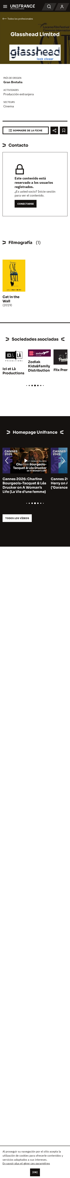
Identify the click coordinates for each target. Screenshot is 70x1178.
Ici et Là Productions (13, 371)
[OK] (35, 1172)
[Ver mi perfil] (62, 7)
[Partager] (54, 130)
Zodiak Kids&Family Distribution (39, 366)
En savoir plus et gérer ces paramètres (26, 1163)
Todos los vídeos (17, 518)
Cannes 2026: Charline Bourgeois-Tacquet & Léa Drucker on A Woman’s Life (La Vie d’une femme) (24, 485)
